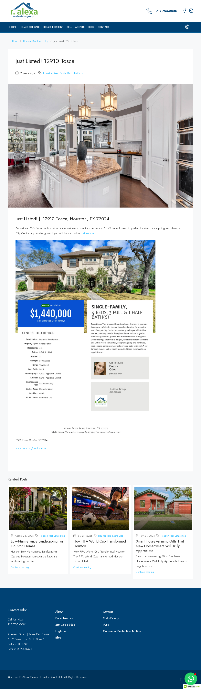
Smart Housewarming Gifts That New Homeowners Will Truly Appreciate (160, 546)
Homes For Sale (30, 27)
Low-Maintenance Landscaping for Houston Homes (37, 544)
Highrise (61, 631)
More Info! (88, 233)
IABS (106, 624)
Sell (69, 27)
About (59, 611)
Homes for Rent (53, 27)
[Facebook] (182, 679)
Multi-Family (111, 618)
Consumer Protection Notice (122, 631)
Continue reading (20, 567)
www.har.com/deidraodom (31, 448)
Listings (78, 73)
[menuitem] (187, 27)
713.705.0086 (166, 11)
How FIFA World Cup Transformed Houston (99, 544)
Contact (103, 27)
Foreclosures (64, 618)
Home (12, 27)
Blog (91, 27)
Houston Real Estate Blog (35, 41)
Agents (80, 27)
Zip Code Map (65, 624)
